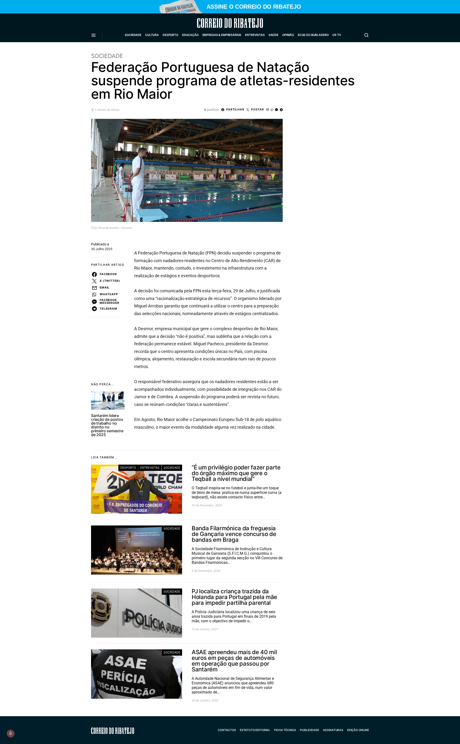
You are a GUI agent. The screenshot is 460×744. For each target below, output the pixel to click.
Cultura (152, 35)
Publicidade (309, 730)
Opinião (288, 35)
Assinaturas (333, 730)
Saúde (273, 35)
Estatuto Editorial (255, 730)
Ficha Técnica (285, 730)
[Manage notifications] (10, 733)
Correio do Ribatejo (218, 23)
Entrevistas (254, 35)
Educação (190, 35)
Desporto (170, 35)
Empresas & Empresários (222, 35)
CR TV (336, 35)
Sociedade (133, 35)
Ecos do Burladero (313, 35)
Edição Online (358, 730)
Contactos (227, 730)
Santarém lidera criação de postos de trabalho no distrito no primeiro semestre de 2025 (107, 425)
